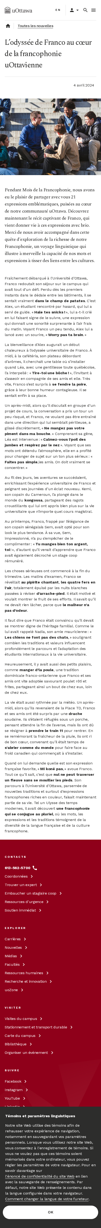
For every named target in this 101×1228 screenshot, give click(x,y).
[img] (18, 10)
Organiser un (26, 1052)
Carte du (20, 1035)
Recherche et (26, 981)
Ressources (24, 901)
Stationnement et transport (36, 1027)
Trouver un (21, 885)
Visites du (21, 1018)
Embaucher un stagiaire (30, 893)
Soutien (20, 910)
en (58, 10)
